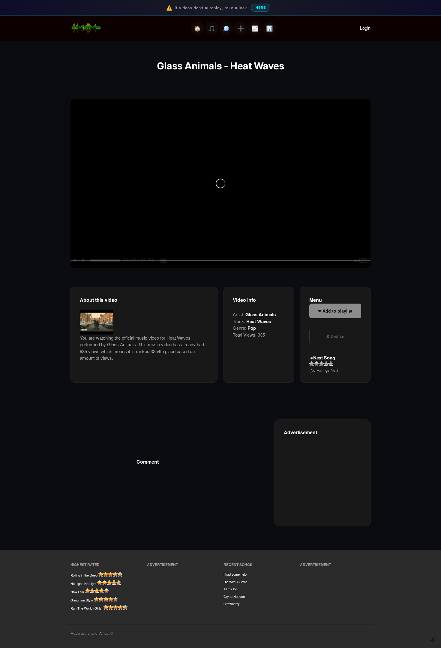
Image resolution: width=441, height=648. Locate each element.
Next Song (324, 357)
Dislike (337, 336)
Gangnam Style (81, 600)
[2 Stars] (316, 363)
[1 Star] (311, 363)
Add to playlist (337, 311)
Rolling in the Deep (84, 575)
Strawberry (232, 603)
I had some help (235, 574)
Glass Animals (260, 314)
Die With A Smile (235, 581)
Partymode (226, 28)
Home (197, 28)
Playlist (211, 28)
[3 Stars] (321, 363)
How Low (77, 591)
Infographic (269, 28)
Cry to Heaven (234, 596)
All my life (230, 588)
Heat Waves (258, 321)
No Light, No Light (83, 583)
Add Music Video (240, 28)
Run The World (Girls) (86, 608)
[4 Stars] (326, 363)
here (261, 7)
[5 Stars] (330, 363)
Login (365, 28)
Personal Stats (255, 28)
